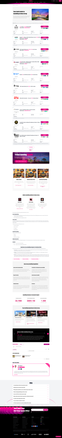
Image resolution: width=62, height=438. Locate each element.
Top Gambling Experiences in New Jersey (31, 308)
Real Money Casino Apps (15, 425)
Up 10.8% (18, 302)
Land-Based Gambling (43, 179)
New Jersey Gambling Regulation (31, 264)
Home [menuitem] (16, 2)
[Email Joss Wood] (18, 369)
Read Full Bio (16, 374)
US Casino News (24, 425)
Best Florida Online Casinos (25, 418)
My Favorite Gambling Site (29, 317)
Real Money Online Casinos (15, 418)
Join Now (45, 409)
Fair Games (33, 283)
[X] (35, 426)
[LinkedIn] (32, 426)
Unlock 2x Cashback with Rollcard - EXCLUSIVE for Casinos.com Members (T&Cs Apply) (22, 3)
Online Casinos (18, 179)
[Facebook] (36, 426)
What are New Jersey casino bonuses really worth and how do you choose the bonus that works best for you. (31, 182)
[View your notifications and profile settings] (48, 349)
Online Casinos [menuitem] (20, 2)
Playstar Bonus (16, 88)
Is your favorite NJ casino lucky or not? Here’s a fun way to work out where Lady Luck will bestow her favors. (19, 320)
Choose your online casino (20, 208)
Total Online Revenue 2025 (18, 298)
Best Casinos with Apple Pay (25, 423)
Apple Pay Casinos (40, 322)
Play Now (44, 26)
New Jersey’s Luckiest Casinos (18, 317)
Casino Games (20, 202)
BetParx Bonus (16, 64)
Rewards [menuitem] (44, 2)
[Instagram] (33, 426)
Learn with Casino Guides (24, 424)
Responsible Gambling (34, 423)
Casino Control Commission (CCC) (18, 267)
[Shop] (51, 0)
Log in (45, 344)
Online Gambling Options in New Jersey (31, 195)
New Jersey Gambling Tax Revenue (31, 298)
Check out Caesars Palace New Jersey (30, 323)
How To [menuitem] (37, 2)
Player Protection (16, 275)
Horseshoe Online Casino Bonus (16, 112)
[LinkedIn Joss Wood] (19, 369)
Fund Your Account (40, 317)
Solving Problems (16, 283)
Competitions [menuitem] (40, 2)
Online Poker (42, 202)
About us (32, 418)
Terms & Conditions (33, 424)
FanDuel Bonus (16, 76)
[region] (31, 352)
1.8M (43, 301)
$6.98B (18, 301)
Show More (31, 147)
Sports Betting (31, 202)
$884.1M (31, 301)
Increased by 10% (31, 302)
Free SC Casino (14, 423)
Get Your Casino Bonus (30, 185)
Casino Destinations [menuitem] (30, 2)
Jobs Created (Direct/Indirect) (43, 298)
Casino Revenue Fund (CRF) (35, 275)
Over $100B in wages (43, 302)
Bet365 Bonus (16, 39)
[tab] (15, 349)
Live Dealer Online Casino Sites (16, 424)
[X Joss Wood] (21, 369)
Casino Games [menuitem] (25, 2)
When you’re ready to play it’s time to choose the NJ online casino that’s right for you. (19, 182)
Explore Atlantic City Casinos (42, 186)
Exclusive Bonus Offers (31, 179)
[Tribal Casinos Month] (31, 158)
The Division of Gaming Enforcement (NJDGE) (38, 267)
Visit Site (44, 37)
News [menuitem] (35, 2)
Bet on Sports (31, 209)
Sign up (47, 344)
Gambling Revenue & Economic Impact (31, 295)
